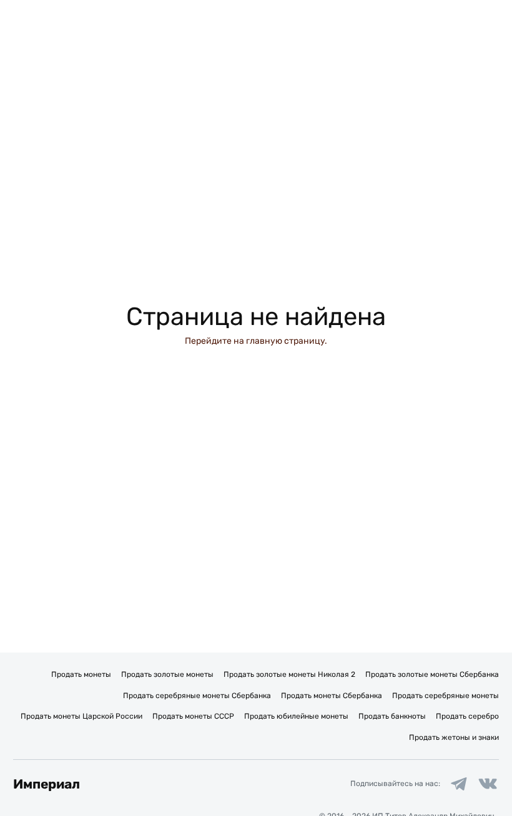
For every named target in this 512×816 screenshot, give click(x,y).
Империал (46, 784)
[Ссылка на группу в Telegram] (459, 784)
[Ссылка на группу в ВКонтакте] (488, 784)
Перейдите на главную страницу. (256, 341)
